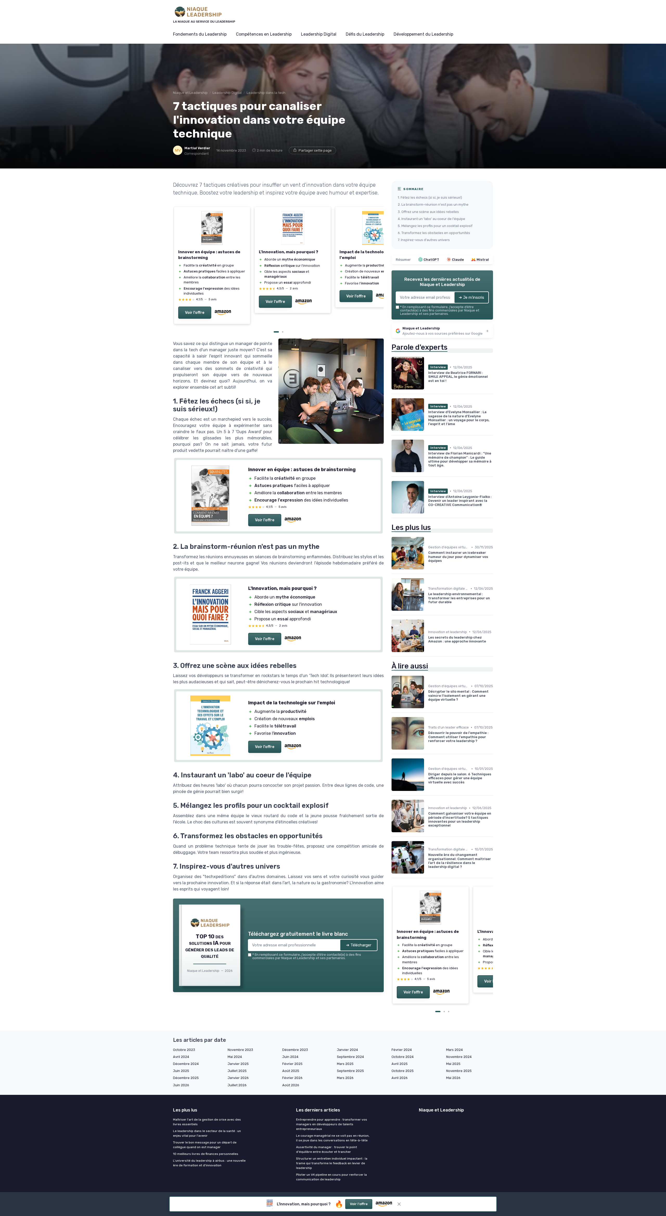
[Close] (427, 495)
